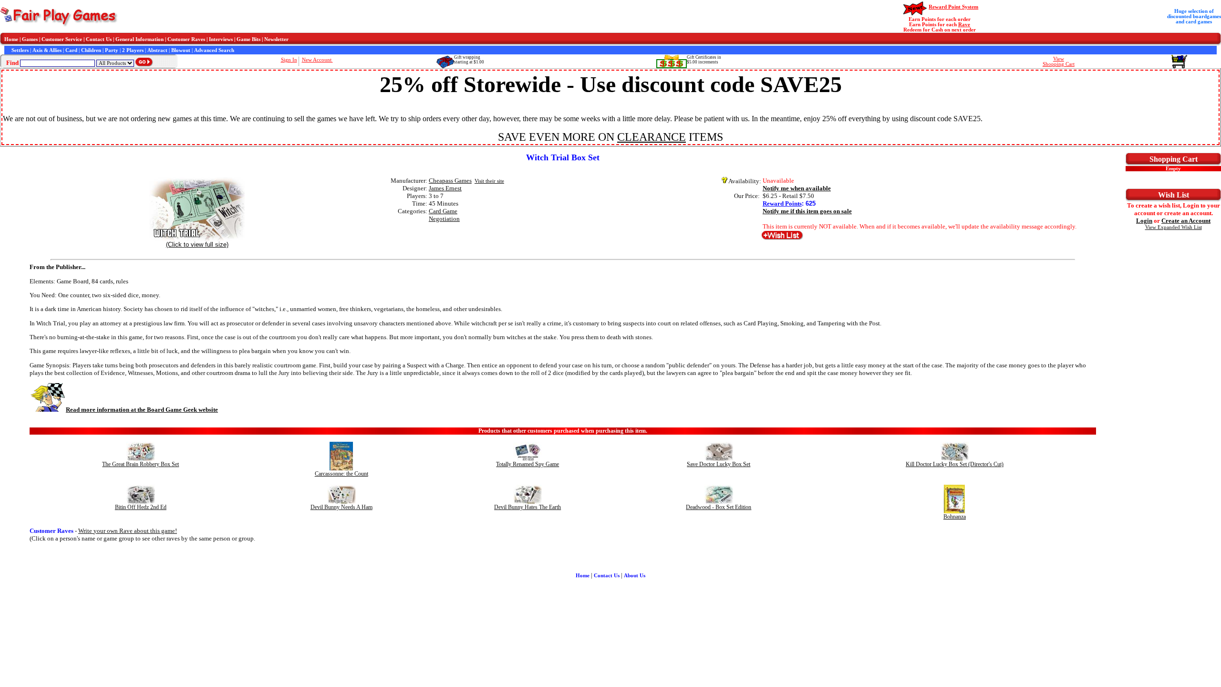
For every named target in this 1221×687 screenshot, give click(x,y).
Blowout (180, 50)
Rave (964, 24)
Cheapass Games (450, 180)
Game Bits (248, 39)
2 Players (133, 50)
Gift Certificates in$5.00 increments (704, 59)
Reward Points (782, 203)
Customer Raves (186, 39)
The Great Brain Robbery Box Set (140, 464)
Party (111, 50)
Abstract (157, 50)
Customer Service (61, 39)
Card (71, 50)
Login (1144, 220)
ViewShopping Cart (1059, 61)
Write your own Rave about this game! (127, 530)
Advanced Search (214, 50)
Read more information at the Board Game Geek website (142, 409)
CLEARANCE (651, 137)
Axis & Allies (47, 50)
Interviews (221, 39)
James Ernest (445, 188)
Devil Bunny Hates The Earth (527, 507)
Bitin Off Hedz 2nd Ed (140, 507)
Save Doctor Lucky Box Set (718, 464)
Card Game (443, 211)
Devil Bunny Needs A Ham (341, 507)
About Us (634, 575)
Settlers (20, 50)
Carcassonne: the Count (341, 473)
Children (91, 50)
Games (30, 39)
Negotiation (444, 218)
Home (11, 39)
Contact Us (99, 39)
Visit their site (489, 181)
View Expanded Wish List (1173, 227)
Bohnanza (954, 516)
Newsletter (276, 39)
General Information (139, 39)
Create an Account (1186, 220)
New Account (317, 59)
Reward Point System (953, 7)
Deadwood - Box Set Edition (718, 507)
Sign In (289, 59)
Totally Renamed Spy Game (527, 464)
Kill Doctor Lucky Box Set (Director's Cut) (955, 464)
